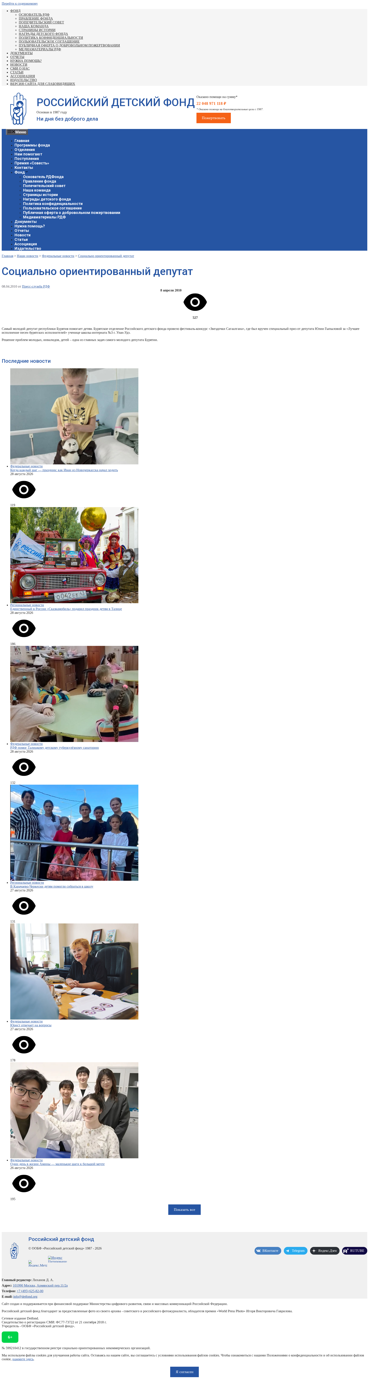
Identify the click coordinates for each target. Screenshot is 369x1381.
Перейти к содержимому (20, 3)
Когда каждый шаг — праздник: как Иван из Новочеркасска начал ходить (64, 470)
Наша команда (34, 26)
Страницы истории (37, 30)
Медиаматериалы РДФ (40, 49)
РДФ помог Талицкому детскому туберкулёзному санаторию (54, 747)
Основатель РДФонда (43, 176)
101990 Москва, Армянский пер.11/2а (40, 1285)
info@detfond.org (25, 1296)
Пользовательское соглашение (49, 41)
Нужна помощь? (26, 61)
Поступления (27, 158)
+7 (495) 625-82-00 (30, 1291)
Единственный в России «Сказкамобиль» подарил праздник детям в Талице (66, 609)
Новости (18, 64)
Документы (21, 53)
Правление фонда (36, 18)
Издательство (23, 80)
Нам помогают (28, 154)
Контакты (24, 167)
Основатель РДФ (34, 14)
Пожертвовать (213, 118)
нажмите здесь (23, 1359)
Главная (22, 140)
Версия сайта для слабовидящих (42, 84)
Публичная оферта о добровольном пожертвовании (69, 45)
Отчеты (17, 57)
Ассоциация (22, 76)
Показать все (184, 1209)
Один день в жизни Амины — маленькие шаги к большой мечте (57, 1164)
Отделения (25, 149)
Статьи (16, 72)
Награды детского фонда (43, 34)
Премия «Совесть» (32, 163)
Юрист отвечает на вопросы (30, 1025)
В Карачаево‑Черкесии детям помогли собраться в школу (51, 886)
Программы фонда (32, 145)
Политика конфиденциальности (51, 37)
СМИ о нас (20, 68)
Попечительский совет (41, 22)
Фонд (15, 11)
